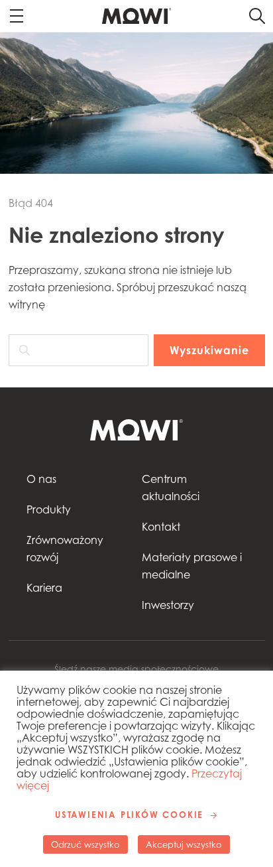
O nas (41, 479)
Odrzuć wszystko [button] (85, 844)
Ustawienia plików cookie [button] (129, 814)
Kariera (44, 587)
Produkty (49, 509)
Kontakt (161, 526)
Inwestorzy (168, 605)
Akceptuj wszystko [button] (184, 844)
